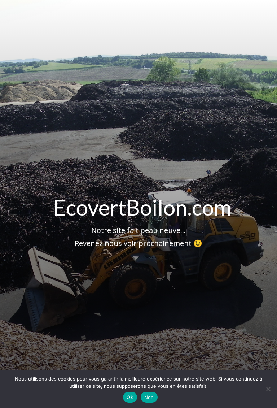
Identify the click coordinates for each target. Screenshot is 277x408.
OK (130, 397)
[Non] (268, 388)
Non (149, 397)
